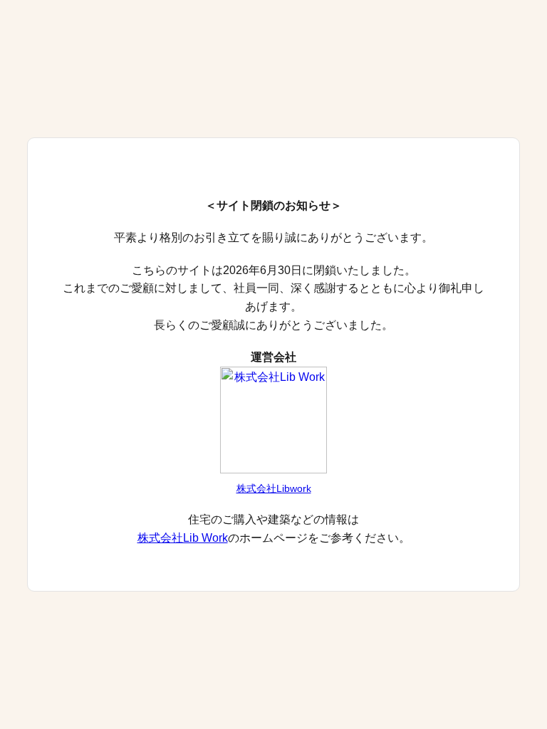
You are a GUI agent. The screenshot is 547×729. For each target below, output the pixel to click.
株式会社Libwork (273, 488)
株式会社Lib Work (182, 538)
